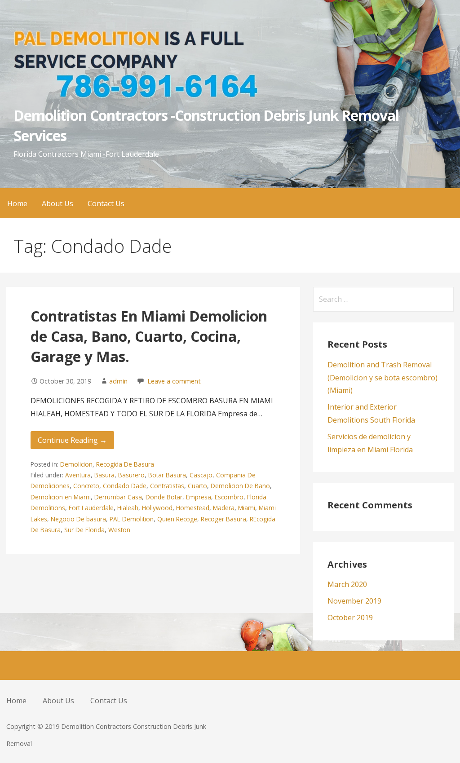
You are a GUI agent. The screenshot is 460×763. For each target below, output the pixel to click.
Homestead (192, 507)
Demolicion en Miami (61, 497)
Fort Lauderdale (91, 507)
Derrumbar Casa (118, 497)
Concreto (86, 485)
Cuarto (197, 485)
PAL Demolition (132, 519)
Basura (104, 475)
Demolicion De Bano (240, 485)
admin (118, 381)
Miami (246, 507)
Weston (119, 529)
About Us (57, 203)
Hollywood (157, 507)
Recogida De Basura (125, 464)
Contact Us (106, 203)
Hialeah (127, 507)
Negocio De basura (78, 519)
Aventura (78, 475)
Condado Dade (124, 485)
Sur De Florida (84, 529)
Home (17, 203)
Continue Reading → (72, 440)
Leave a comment (174, 381)
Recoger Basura (223, 519)
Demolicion (76, 464)
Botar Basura (167, 475)
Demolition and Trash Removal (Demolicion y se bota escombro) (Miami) (382, 378)
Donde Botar (164, 497)
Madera (223, 507)
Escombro (229, 497)
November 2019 (354, 601)
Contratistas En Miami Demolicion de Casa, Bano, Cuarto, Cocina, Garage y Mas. (149, 336)
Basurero (131, 475)
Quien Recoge (177, 519)
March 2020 (347, 584)
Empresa (198, 497)
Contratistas (167, 485)
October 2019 (350, 617)
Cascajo (201, 475)
